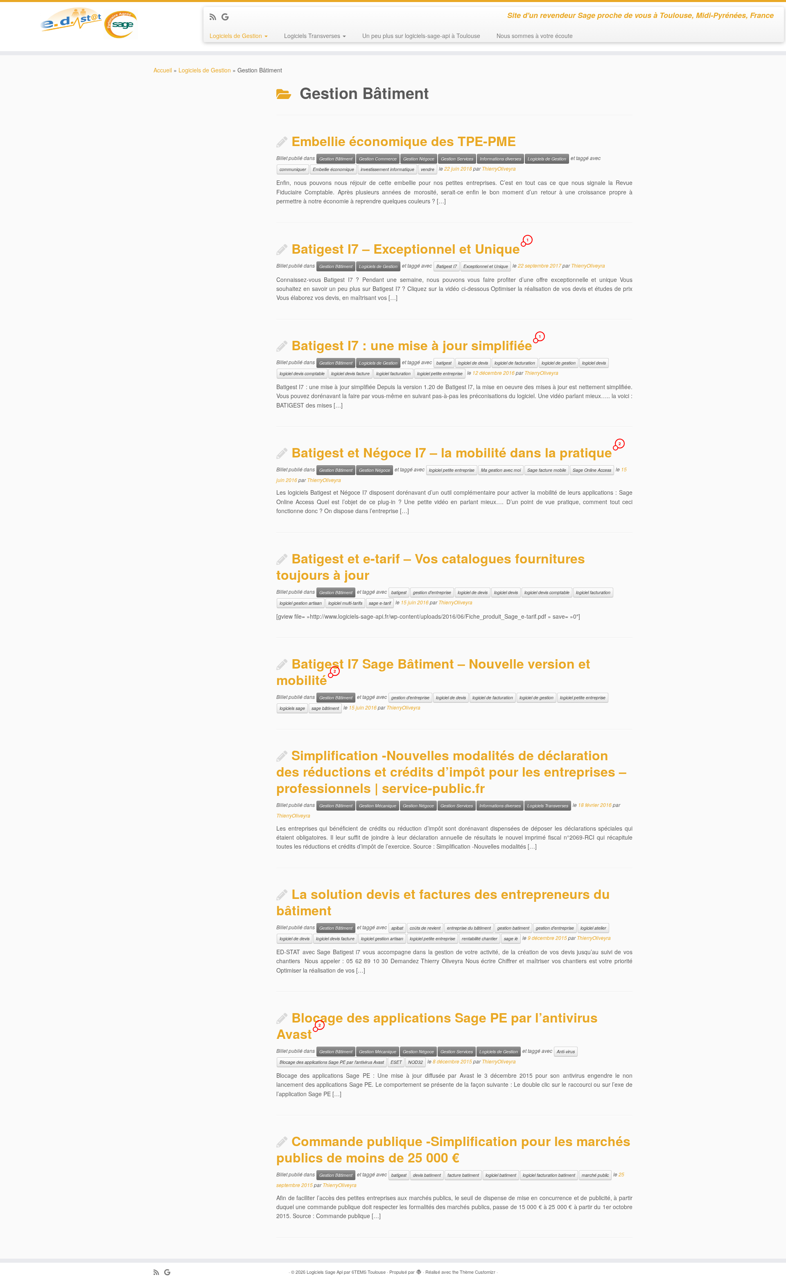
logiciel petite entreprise (440, 373)
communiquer (293, 169)
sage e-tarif (380, 603)
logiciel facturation (393, 373)
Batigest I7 (446, 266)
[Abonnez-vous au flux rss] (215, 16)
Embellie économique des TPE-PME (403, 140)
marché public (595, 1175)
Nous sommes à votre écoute (535, 36)
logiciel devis (594, 363)
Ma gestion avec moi (501, 470)
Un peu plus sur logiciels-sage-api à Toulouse (421, 36)
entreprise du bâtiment (469, 928)
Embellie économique (333, 169)
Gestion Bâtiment (335, 158)
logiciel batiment (501, 1175)
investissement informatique (387, 169)
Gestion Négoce (418, 158)
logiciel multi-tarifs (345, 603)
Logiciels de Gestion (237, 36)
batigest (444, 363)
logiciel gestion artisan (301, 603)
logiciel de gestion (559, 363)
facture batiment (463, 1175)
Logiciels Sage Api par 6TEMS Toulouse (346, 1271)
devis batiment (427, 1175)
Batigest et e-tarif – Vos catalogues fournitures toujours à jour (430, 566)
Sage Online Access (592, 470)
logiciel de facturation (515, 363)
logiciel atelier (593, 928)
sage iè (511, 938)
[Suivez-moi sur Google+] (227, 16)
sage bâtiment (325, 708)
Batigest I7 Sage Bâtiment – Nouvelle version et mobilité (433, 671)
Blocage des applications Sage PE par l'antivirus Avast (332, 1062)
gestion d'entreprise (432, 592)
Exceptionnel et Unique (485, 266)
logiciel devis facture (350, 373)
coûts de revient (425, 928)
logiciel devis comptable (302, 373)
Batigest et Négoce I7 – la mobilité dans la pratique (451, 452)
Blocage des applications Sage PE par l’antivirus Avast (437, 1025)
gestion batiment (513, 928)
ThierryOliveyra (499, 168)
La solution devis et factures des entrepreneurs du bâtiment (443, 901)
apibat (397, 928)
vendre (427, 169)
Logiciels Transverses (313, 36)
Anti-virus (566, 1051)
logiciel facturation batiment (549, 1175)
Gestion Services (457, 158)
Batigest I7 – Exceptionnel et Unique (405, 248)
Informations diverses (500, 158)
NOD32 (415, 1062)
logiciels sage (292, 708)
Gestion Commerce (378, 158)
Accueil (163, 70)
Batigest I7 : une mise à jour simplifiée (411, 345)
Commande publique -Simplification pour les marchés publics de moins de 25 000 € (453, 1149)
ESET (396, 1062)
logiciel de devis (473, 363)
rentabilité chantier (479, 938)
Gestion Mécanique (377, 805)
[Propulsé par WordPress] (419, 1270)
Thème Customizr (477, 1271)
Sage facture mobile (546, 470)
